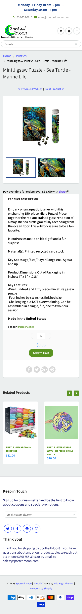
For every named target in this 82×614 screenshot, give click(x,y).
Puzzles (21, 56)
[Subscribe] (74, 515)
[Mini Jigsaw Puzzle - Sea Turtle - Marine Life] (41, 126)
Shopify (37, 583)
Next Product (53, 89)
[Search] (76, 44)
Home (7, 56)
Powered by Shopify (41, 588)
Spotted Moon (24, 583)
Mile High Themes (64, 583)
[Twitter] (8, 529)
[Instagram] (36, 529)
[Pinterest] (27, 529)
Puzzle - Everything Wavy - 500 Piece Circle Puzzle (60, 451)
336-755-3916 (24, 17)
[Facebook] (17, 529)
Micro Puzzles (26, 327)
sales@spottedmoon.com (53, 17)
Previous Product (31, 89)
